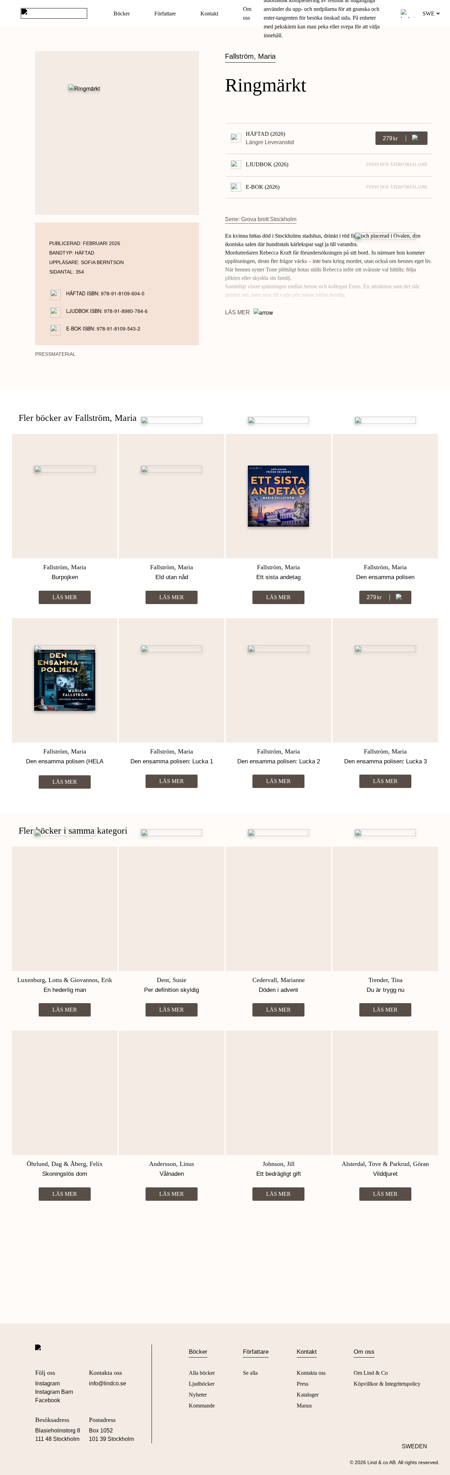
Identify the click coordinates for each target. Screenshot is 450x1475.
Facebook (47, 1400)
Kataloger (308, 1395)
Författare (165, 14)
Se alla (250, 1373)
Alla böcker (202, 1373)
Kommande (202, 1406)
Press (302, 1384)
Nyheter (198, 1395)
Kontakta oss (311, 1373)
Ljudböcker (201, 1384)
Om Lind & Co (371, 1373)
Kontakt (209, 14)
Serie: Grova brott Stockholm (260, 219)
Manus (304, 1406)
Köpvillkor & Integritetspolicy (387, 1384)
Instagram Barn (54, 1392)
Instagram (47, 1383)
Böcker (122, 14)
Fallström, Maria (250, 56)
